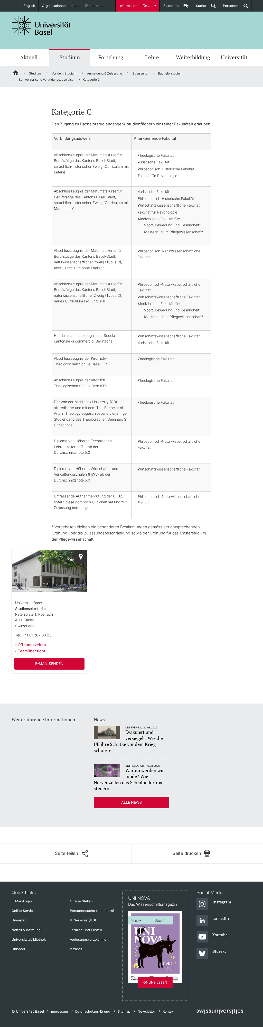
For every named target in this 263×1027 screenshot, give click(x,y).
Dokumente (94, 6)
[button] (71, 853)
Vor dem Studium (64, 73)
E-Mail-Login (22, 901)
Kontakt (168, 1011)
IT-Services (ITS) (83, 920)
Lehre (152, 57)
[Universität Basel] (41, 25)
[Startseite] (16, 73)
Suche (199, 8)
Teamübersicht (31, 651)
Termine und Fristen (86, 930)
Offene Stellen (81, 901)
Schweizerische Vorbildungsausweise (46, 79)
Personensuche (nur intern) (92, 911)
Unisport (18, 949)
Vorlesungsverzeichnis (88, 939)
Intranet (76, 949)
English (29, 6)
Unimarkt (19, 920)
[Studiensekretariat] (80, 556)
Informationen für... (134, 6)
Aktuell (28, 57)
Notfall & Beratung (26, 930)
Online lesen (155, 982)
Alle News (131, 802)
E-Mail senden (49, 663)
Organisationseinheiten (60, 6)
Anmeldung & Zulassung (104, 73)
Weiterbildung (193, 57)
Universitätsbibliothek (29, 939)
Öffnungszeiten (32, 644)
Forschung (110, 57)
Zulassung (140, 73)
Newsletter (146, 1011)
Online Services (24, 911)
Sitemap (124, 1011)
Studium (70, 57)
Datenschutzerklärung (92, 1011)
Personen (228, 8)
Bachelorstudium (170, 73)
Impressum (59, 1011)
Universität (234, 57)
